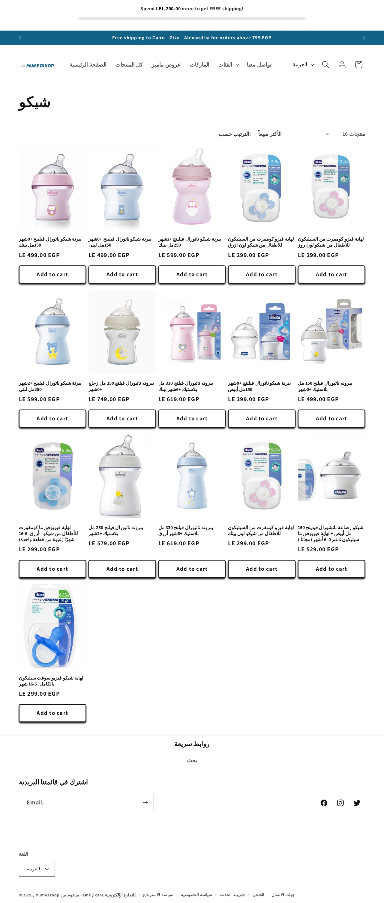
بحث (192, 760)
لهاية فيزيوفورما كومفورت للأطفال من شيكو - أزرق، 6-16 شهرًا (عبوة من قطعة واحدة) (48, 533)
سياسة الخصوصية (196, 894)
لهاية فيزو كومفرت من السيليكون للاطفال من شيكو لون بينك (261, 530)
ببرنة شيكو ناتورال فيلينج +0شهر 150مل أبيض (259, 386)
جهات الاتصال (283, 894)
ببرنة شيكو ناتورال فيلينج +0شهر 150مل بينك (50, 242)
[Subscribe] (145, 802)
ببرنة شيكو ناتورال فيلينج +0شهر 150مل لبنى (119, 242)
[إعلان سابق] (19, 38)
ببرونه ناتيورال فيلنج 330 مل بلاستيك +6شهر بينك (185, 386)
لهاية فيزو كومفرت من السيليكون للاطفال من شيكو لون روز (331, 242)
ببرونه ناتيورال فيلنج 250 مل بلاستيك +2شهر (115, 530)
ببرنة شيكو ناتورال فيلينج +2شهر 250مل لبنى (50, 386)
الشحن (258, 894)
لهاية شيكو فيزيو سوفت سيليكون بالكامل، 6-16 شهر (51, 681)
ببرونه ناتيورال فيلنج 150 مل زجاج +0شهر (121, 386)
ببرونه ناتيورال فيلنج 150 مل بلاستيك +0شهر (325, 386)
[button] (228, 65)
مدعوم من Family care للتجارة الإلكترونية (98, 895)
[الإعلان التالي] (364, 38)
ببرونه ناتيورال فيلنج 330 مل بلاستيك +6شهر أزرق (185, 530)
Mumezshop (47, 895)
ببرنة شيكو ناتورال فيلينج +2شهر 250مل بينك (189, 242)
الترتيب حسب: (235, 133)
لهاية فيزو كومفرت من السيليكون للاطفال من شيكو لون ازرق (261, 242)
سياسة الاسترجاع (158, 894)
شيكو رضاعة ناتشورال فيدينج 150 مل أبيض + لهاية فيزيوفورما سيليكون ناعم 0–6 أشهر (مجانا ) (330, 533)
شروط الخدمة (232, 894)
